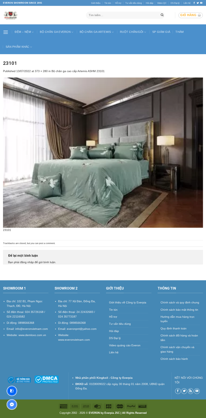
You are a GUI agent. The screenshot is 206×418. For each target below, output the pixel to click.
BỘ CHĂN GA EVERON (55, 31)
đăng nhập (27, 262)
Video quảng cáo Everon (124, 345)
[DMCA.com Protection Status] (46, 379)
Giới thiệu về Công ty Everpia (127, 302)
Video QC (162, 3)
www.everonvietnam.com (74, 339)
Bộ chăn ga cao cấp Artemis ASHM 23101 (78, 71)
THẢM (179, 31)
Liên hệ (187, 3)
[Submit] (162, 15)
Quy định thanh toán (173, 328)
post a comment (47, 243)
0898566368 (78, 322)
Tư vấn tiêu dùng (133, 3)
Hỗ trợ (118, 3)
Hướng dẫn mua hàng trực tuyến (178, 319)
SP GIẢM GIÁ (161, 31)
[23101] (103, 152)
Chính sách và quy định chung (180, 302)
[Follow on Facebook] (194, 3)
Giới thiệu (95, 3)
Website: (63, 335)
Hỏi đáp (149, 3)
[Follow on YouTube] (201, 3)
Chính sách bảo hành (174, 358)
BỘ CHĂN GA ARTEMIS (95, 31)
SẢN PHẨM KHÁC (17, 46)
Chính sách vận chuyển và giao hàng (177, 349)
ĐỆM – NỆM (23, 31)
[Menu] (6, 32)
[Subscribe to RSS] (191, 391)
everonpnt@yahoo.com (82, 328)
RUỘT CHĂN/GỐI (131, 31)
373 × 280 (41, 71)
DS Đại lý (175, 3)
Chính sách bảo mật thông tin (179, 309)
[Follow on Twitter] (198, 3)
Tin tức (107, 3)
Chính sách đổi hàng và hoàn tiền (179, 337)
